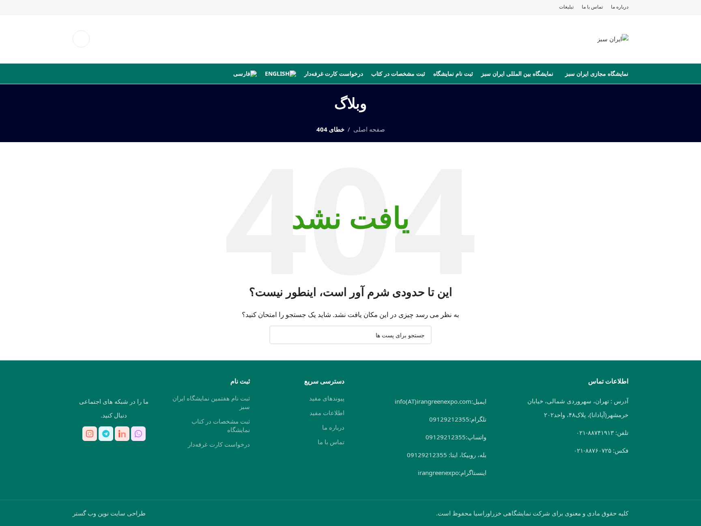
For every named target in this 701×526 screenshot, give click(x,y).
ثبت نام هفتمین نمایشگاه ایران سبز (210, 402)
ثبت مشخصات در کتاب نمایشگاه (220, 425)
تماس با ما (331, 442)
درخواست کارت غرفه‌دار (219, 444)
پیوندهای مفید (326, 398)
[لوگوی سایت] (612, 38)
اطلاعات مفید (327, 413)
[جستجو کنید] (81, 39)
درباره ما (333, 427)
